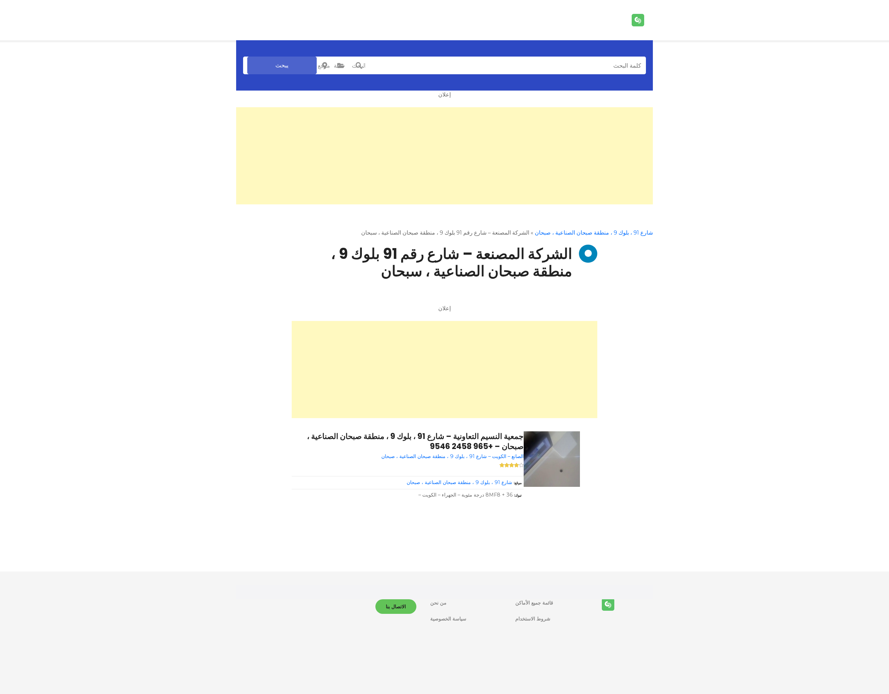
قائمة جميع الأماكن (534, 603)
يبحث (282, 65)
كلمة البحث (359, 65)
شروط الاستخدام (532, 619)
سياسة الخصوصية (448, 619)
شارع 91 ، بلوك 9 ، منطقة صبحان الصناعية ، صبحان (594, 232)
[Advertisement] (444, 155)
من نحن (438, 603)
